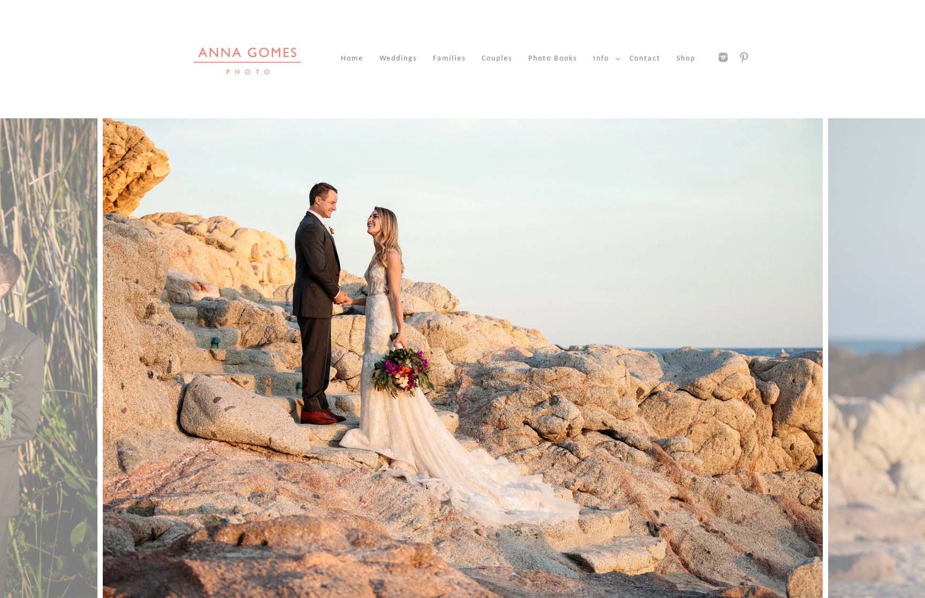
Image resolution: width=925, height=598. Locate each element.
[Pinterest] (744, 57)
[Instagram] (723, 57)
